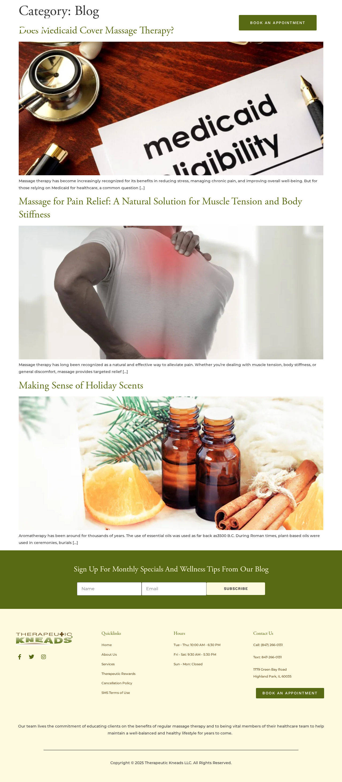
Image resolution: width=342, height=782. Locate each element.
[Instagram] (43, 657)
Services (110, 16)
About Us (85, 16)
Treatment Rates (141, 16)
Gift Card (110, 28)
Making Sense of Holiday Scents (81, 385)
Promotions (171, 16)
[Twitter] (31, 657)
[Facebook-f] (19, 657)
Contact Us (88, 28)
